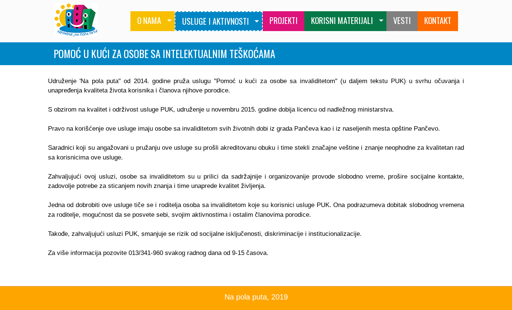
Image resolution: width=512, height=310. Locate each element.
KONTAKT (438, 20)
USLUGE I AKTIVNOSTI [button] (215, 21)
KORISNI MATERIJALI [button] (342, 20)
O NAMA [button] (149, 20)
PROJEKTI (283, 20)
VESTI (402, 20)
